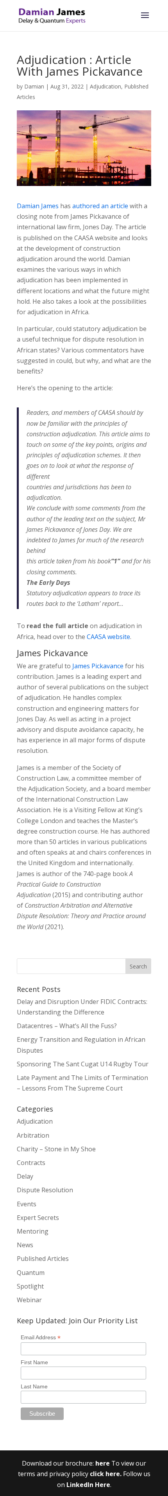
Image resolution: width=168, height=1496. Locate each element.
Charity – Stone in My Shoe (56, 1149)
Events (26, 1204)
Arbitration (33, 1135)
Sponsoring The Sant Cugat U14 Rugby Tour (82, 1064)
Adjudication (105, 86)
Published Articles (43, 1258)
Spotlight (30, 1286)
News (25, 1245)
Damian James (38, 206)
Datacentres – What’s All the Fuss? (67, 1026)
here (102, 1463)
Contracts (31, 1162)
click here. (106, 1473)
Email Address (41, 1337)
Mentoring (32, 1231)
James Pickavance (97, 666)
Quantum (31, 1272)
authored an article (100, 206)
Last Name (34, 1386)
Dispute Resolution (45, 1190)
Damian (34, 86)
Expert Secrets (38, 1217)
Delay (25, 1176)
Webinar (29, 1300)
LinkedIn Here (88, 1484)
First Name (34, 1362)
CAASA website (108, 636)
